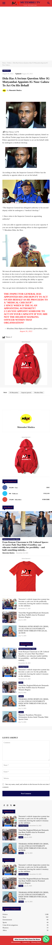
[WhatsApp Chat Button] (46, 939)
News (4, 621)
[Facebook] (4, 805)
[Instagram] (7, 805)
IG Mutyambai (14, 392)
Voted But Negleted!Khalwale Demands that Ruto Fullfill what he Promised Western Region (34, 615)
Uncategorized (7, 607)
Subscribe (46, 499)
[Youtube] (14, 805)
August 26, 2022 (26, 331)
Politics (9, 63)
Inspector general (26, 392)
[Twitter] (11, 805)
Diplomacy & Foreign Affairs (11, 539)
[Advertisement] (26, 33)
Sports (5, 635)
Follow (47, 493)
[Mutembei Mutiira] (4, 90)
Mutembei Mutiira (15, 90)
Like (48, 487)
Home (4, 63)
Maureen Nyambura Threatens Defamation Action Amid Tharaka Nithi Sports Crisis (33, 717)
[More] (45, 96)
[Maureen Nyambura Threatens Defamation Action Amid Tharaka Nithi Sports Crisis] (9, 716)
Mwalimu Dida (38, 392)
